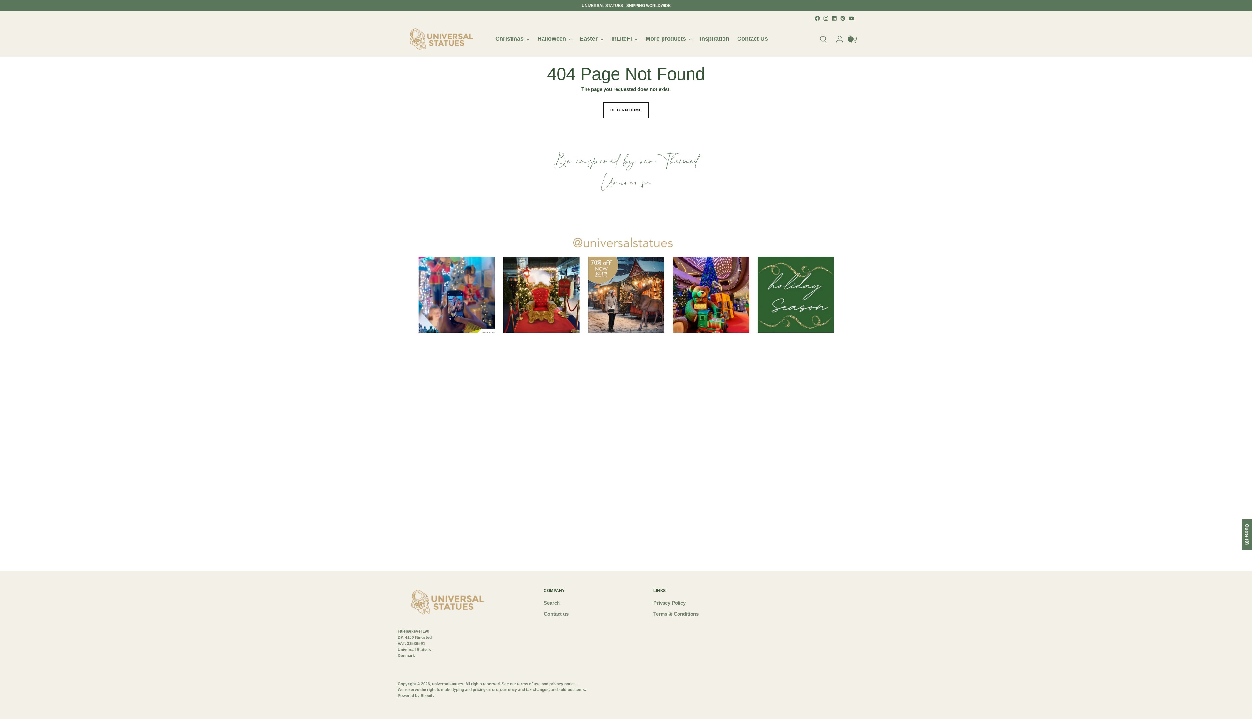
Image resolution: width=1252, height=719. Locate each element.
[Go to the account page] (836, 39)
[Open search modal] (823, 39)
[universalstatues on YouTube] (851, 18)
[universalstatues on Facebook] (817, 18)
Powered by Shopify (416, 695)
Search (552, 603)
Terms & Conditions (676, 614)
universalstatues (447, 684)
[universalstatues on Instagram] (826, 18)
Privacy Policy (669, 603)
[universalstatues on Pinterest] (843, 18)
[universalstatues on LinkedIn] (834, 18)
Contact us (556, 614)
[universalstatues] (442, 39)
